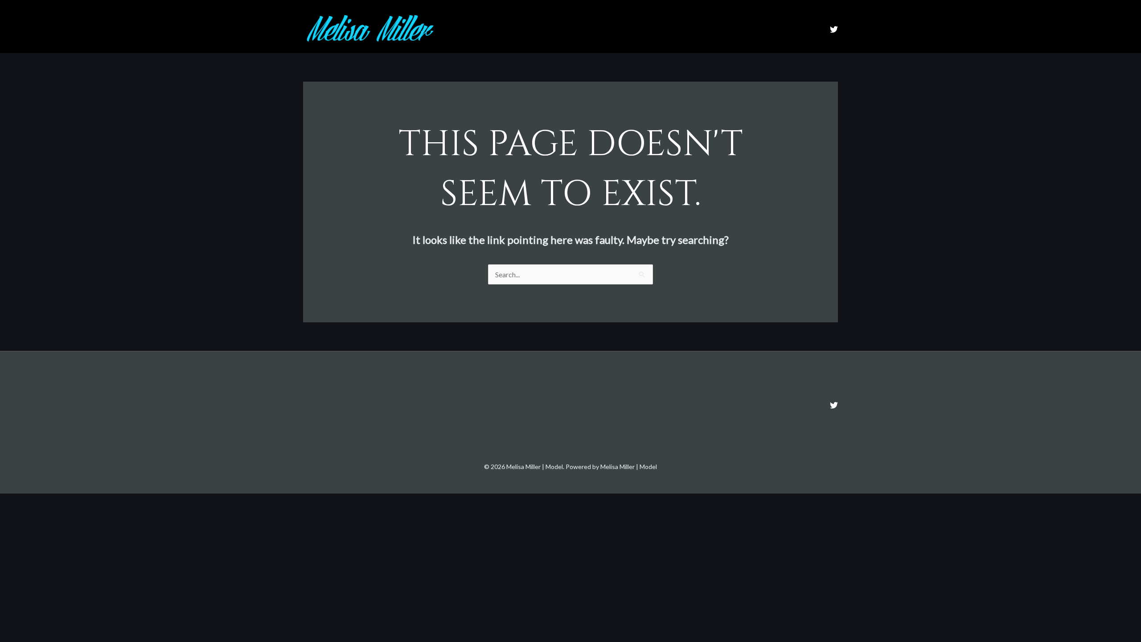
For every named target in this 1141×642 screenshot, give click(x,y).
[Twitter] (834, 29)
